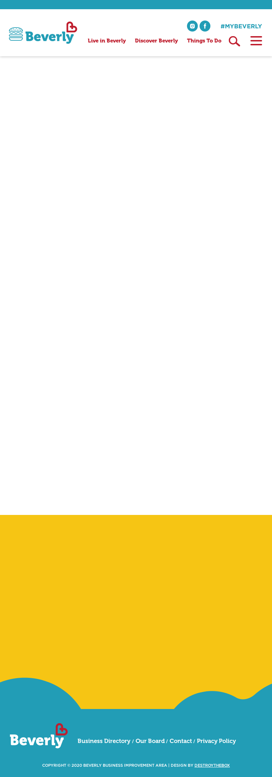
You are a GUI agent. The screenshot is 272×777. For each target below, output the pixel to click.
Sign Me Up (235, 670)
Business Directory (104, 740)
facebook (204, 26)
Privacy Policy (216, 740)
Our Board (150, 740)
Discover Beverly (156, 41)
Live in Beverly (107, 41)
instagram (192, 26)
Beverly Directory (31, 123)
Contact (181, 740)
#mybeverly (241, 26)
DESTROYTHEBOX (212, 765)
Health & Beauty (75, 123)
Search (234, 41)
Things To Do (204, 41)
